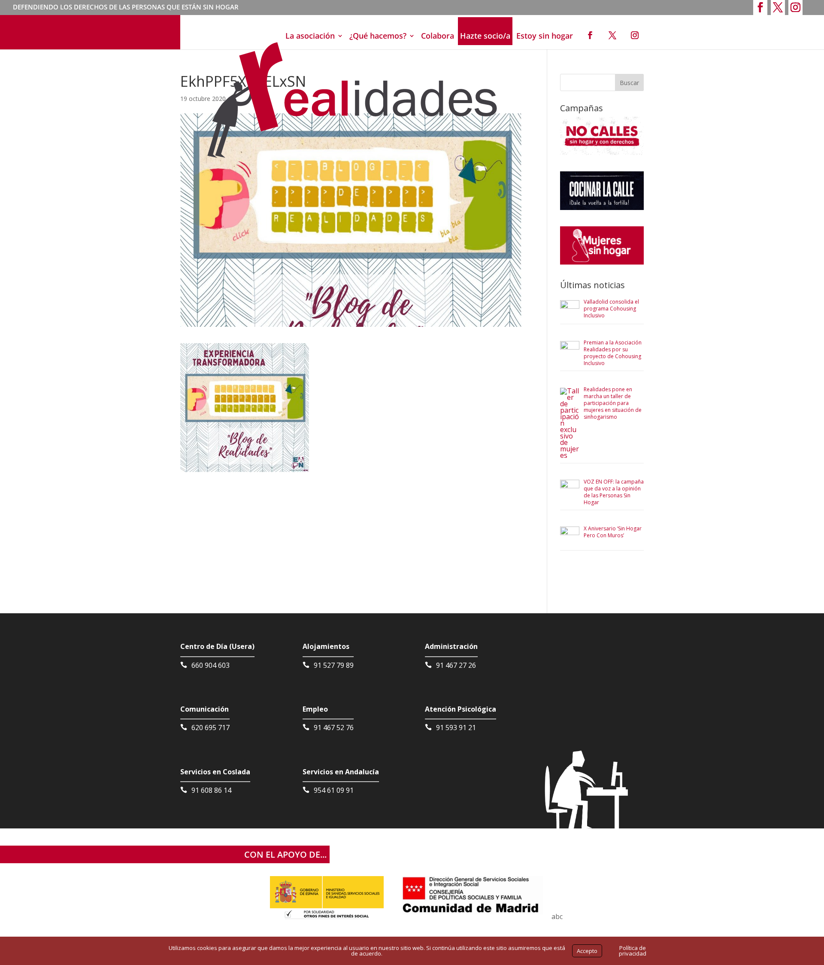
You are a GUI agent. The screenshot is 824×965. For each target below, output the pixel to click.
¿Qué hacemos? (377, 35)
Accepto (587, 951)
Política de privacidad (632, 950)
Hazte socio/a (485, 35)
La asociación (310, 35)
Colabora (437, 35)
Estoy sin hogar (544, 35)
